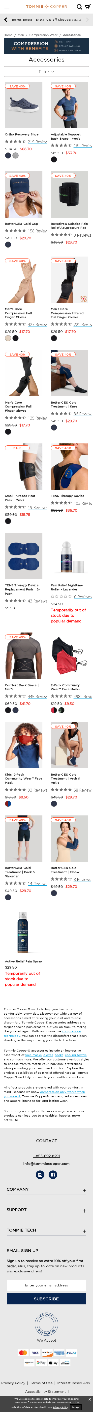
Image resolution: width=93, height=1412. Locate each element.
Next (87, 19)
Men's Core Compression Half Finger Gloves (18, 313)
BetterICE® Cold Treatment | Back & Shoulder (20, 872)
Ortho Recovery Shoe (21, 134)
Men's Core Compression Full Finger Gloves (18, 406)
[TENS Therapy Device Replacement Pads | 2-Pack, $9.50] (23, 556)
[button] (79, 6)
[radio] (8, 155)
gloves (48, 1054)
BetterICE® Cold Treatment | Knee (64, 404)
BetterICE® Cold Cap (21, 223)
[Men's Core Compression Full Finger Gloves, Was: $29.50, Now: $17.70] (23, 373)
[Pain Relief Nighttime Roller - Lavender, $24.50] (69, 556)
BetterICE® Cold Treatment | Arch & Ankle (65, 778)
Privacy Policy (13, 1383)
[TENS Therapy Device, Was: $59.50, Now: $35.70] (69, 466)
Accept (76, 1407)
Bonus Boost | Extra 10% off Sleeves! (46, 19)
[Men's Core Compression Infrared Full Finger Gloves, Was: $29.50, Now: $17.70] (69, 279)
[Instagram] (40, 1174)
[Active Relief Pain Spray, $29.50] (23, 932)
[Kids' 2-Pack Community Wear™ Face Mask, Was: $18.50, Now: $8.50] (23, 745)
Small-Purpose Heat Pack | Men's (20, 498)
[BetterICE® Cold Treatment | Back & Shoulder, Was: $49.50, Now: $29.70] (23, 838)
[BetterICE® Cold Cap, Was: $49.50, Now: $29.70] (23, 194)
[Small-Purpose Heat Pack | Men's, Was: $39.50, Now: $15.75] (23, 466)
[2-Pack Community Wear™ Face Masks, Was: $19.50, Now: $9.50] (69, 655)
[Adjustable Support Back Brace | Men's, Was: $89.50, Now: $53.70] (69, 105)
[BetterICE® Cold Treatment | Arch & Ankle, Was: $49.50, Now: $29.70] (69, 745)
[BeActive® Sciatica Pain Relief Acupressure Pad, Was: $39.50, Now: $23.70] (69, 194)
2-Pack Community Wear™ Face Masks (65, 687)
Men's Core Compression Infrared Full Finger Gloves (67, 313)
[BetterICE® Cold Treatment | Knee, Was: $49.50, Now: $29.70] (69, 373)
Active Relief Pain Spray (23, 961)
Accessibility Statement (45, 1392)
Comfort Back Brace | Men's (22, 687)
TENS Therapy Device (67, 495)
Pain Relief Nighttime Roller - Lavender (67, 587)
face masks (33, 1054)
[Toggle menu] (7, 7)
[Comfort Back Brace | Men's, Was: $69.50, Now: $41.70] (23, 655)
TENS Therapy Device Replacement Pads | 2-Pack (22, 589)
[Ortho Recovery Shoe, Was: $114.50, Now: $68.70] (23, 105)
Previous (5, 19)
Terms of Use (41, 1383)
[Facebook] (53, 1174)
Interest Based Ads (73, 1383)
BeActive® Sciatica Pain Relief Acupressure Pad (69, 225)
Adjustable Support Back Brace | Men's (66, 136)
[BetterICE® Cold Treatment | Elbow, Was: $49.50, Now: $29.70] (69, 838)
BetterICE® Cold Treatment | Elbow (65, 870)
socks (59, 1054)
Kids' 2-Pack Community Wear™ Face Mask (23, 778)
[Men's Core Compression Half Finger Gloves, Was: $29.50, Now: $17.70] (23, 279)
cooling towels (76, 1054)
